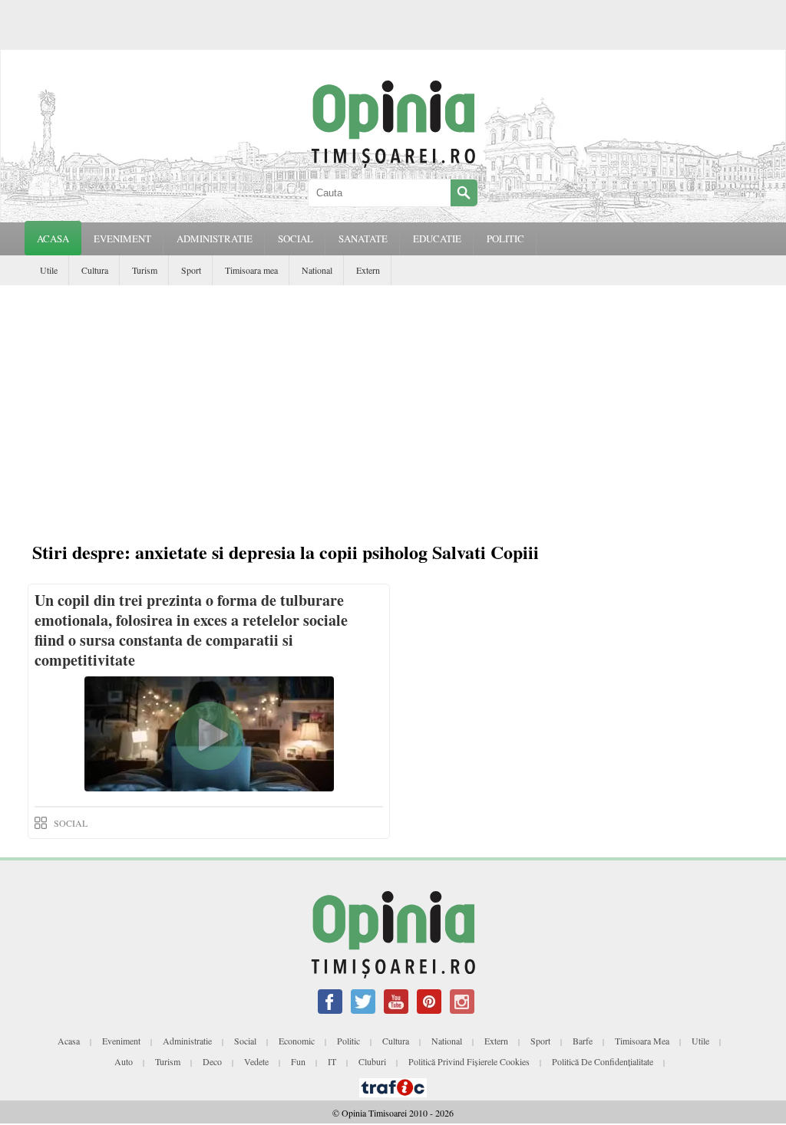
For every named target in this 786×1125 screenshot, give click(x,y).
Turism (144, 270)
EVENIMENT (122, 238)
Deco (212, 1061)
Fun (298, 1061)
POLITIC (505, 238)
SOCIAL (295, 238)
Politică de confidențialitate (602, 1061)
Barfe (583, 1041)
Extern (368, 270)
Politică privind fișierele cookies (469, 1061)
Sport (191, 270)
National (317, 270)
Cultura (94, 270)
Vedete (256, 1061)
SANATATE (363, 238)
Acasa (53, 238)
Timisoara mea (251, 270)
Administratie (187, 1041)
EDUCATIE (437, 238)
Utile (49, 270)
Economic (297, 1041)
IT (332, 1061)
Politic (348, 1041)
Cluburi (372, 1061)
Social (245, 1041)
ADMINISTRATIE (215, 238)
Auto (123, 1061)
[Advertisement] (393, 400)
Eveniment (121, 1041)
